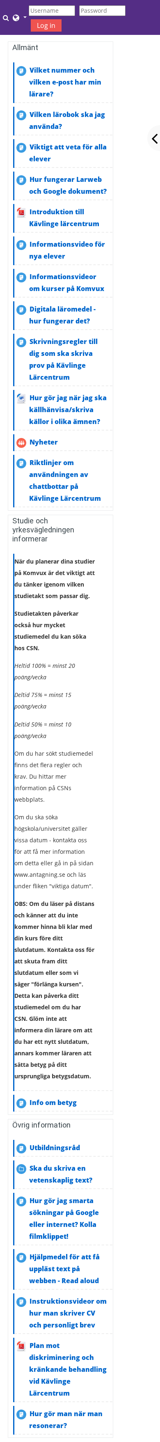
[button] (7, 17)
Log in (46, 25)
